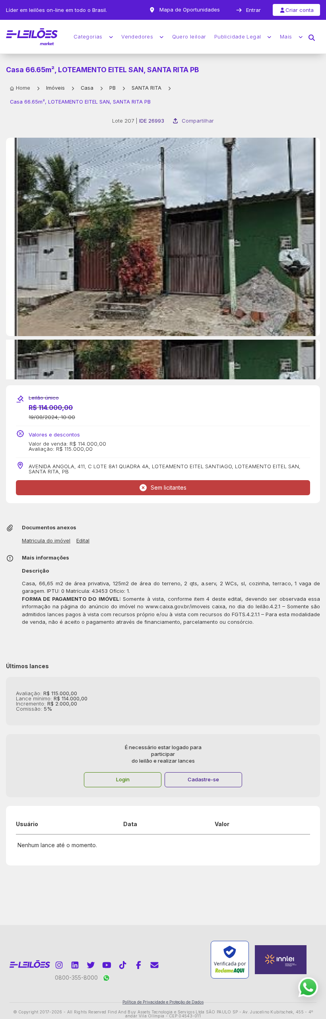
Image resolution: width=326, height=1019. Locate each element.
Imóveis (55, 88)
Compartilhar (198, 120)
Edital (82, 540)
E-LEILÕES (32, 37)
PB (112, 88)
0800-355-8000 (76, 977)
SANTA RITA (146, 88)
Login (123, 779)
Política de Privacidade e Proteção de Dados (163, 1002)
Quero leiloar (189, 36)
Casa (87, 88)
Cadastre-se (203, 779)
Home (23, 88)
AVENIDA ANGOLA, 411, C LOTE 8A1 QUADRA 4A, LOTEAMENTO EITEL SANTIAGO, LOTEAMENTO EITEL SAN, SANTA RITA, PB (165, 469)
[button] (312, 37)
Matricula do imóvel (46, 540)
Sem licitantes (168, 487)
